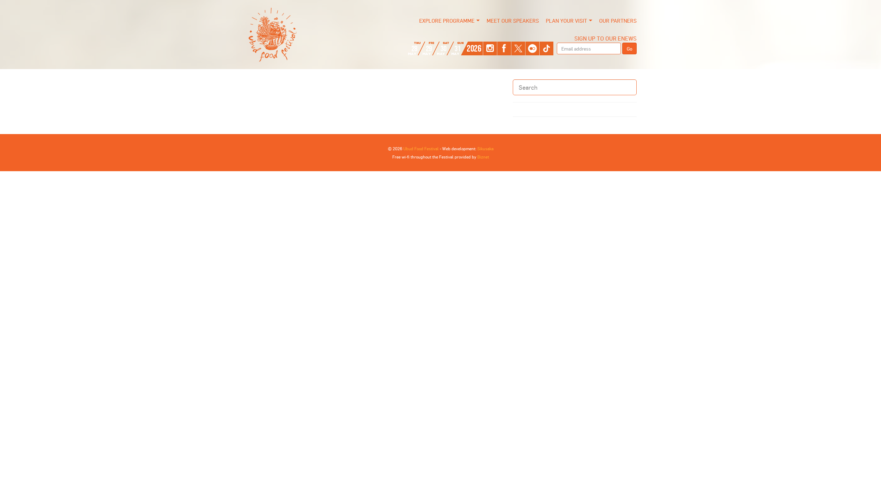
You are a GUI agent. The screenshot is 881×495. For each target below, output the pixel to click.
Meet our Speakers (513, 20)
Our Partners (618, 20)
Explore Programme (447, 20)
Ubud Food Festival (421, 148)
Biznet (483, 157)
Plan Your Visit (566, 20)
